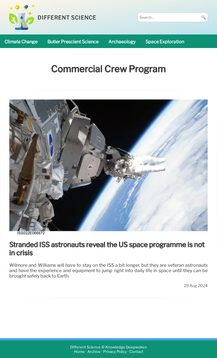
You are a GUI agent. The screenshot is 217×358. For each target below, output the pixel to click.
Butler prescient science (73, 41)
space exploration (165, 41)
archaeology (122, 41)
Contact (136, 352)
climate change (21, 41)
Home (79, 352)
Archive (94, 352)
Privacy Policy (115, 352)
